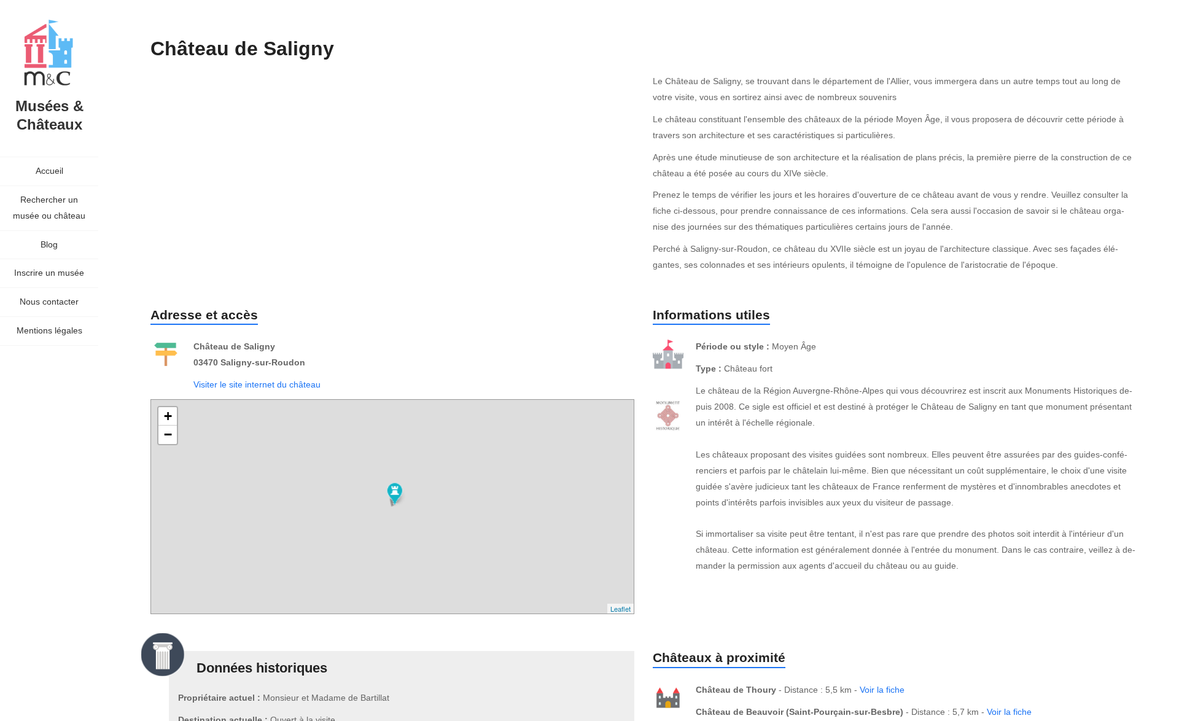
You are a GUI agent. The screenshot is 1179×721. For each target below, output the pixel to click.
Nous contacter (49, 301)
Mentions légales (49, 330)
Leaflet (620, 609)
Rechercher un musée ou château (49, 207)
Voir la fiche (882, 690)
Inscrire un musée (49, 273)
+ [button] (168, 416)
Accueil (49, 171)
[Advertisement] (373, 176)
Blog (49, 244)
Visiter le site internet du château (257, 384)
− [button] (168, 434)
